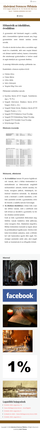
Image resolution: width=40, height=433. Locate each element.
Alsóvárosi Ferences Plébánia (20, 6)
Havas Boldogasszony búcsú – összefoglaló (17, 408)
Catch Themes (23, 429)
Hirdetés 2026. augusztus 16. (13, 405)
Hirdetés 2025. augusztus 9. (12, 411)
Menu (34, 1)
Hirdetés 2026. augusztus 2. (12, 417)
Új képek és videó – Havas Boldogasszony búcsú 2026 (20, 414)
